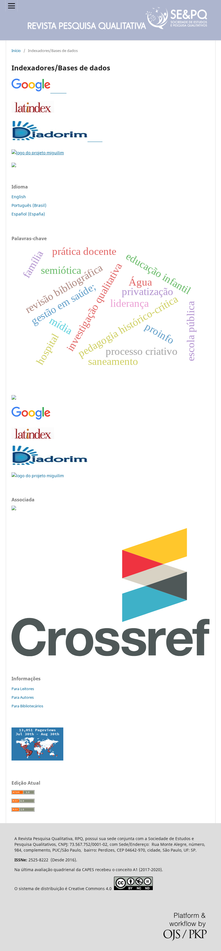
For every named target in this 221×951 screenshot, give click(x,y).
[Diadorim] (57, 140)
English (19, 196)
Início (16, 50)
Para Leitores (23, 688)
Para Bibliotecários (27, 706)
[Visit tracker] (37, 759)
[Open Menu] (11, 5)
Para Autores (23, 697)
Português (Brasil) (29, 205)
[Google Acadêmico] (39, 91)
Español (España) (28, 214)
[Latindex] (33, 111)
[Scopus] (14, 165)
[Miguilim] (38, 152)
